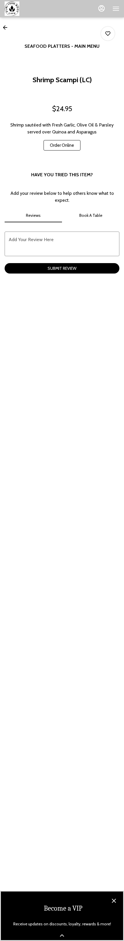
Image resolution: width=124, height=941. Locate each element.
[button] (7, 27)
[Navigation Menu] (116, 9)
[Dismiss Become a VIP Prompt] (114, 901)
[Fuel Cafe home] (31, 8)
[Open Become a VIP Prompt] (62, 935)
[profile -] (101, 8)
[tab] (33, 215)
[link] (62, 145)
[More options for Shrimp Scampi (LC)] (108, 34)
